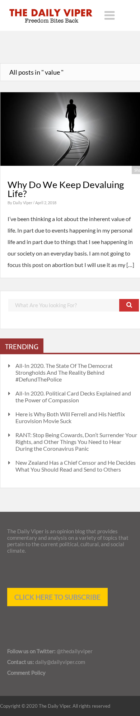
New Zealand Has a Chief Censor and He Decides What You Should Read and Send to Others (75, 466)
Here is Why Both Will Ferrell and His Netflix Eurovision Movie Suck (70, 417)
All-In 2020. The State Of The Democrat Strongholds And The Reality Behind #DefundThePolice (64, 372)
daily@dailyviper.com (60, 662)
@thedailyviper (75, 651)
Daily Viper (23, 202)
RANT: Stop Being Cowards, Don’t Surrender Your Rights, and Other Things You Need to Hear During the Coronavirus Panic (76, 441)
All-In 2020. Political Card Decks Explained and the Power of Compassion (73, 396)
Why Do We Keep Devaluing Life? (66, 189)
